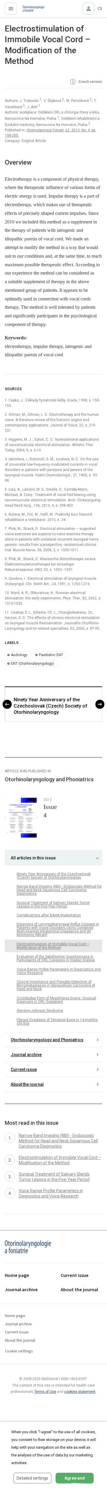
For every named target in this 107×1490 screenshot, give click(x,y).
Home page (17, 1275)
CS (99, 9)
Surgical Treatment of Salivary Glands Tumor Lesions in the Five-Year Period (53, 904)
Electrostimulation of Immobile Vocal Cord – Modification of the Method (53, 946)
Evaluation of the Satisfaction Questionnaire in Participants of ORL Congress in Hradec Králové (56, 958)
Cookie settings (19, 1351)
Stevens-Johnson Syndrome (40, 1011)
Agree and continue (74, 1479)
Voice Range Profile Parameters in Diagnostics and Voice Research (59, 971)
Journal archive (26, 1054)
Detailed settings (32, 1478)
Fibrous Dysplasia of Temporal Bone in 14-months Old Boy (57, 1022)
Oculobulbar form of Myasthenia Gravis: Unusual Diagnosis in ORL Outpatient (56, 1000)
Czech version (90, 82)
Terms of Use (45, 1392)
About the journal (27, 1084)
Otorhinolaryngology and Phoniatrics (47, 1039)
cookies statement (79, 1392)
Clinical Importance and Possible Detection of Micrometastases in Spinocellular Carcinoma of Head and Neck (56, 985)
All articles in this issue (33, 858)
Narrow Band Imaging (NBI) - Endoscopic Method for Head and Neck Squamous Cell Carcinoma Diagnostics (59, 890)
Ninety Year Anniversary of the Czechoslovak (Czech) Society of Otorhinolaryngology (50, 706)
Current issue (24, 1069)
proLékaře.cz (30, 10)
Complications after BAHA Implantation (49, 915)
